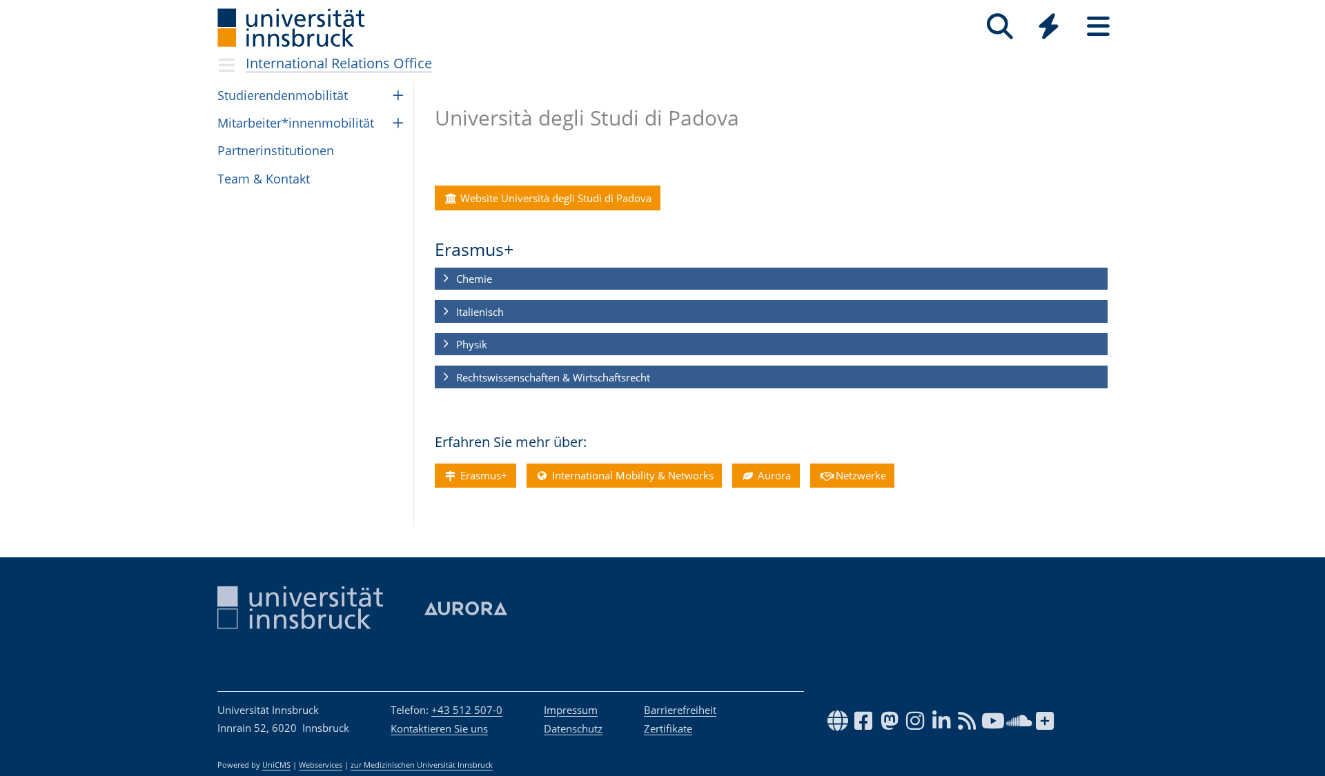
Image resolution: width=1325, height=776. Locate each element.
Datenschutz (573, 728)
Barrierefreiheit (680, 710)
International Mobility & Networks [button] (631, 475)
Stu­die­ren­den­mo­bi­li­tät (282, 95)
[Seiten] (1098, 26)
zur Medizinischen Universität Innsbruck (422, 765)
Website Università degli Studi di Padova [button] (554, 198)
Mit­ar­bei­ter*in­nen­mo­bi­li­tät (295, 123)
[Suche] (999, 26)
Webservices (320, 765)
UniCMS (276, 765)
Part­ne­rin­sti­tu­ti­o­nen (275, 150)
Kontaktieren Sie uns (439, 728)
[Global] (1049, 28)
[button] (771, 279)
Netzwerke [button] (859, 475)
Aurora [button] (773, 475)
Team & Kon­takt (263, 178)
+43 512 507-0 (466, 710)
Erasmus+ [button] (482, 475)
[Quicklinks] (1048, 26)
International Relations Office (339, 63)
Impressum (571, 710)
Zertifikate (668, 728)
